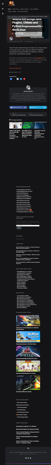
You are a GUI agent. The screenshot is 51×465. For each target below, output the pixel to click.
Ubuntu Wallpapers (22, 11)
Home (9, 16)
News (9, 9)
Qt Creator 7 (39, 58)
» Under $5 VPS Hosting (22, 193)
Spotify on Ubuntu (21, 283)
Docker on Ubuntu (21, 282)
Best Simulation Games (23, 412)
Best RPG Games (22, 409)
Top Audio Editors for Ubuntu (24, 273)
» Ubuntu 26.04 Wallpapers (22, 195)
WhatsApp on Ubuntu (22, 288)
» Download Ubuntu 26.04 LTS (23, 189)
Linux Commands (34, 9)
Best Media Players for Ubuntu (24, 271)
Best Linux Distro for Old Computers (26, 303)
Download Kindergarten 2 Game (26, 373)
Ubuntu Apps (15, 9)
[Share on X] (13, 34)
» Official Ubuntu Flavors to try (23, 208)
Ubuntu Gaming (24, 9)
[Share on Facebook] (15, 34)
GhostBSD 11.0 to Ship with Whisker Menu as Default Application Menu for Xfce (27, 134)
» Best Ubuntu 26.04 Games (23, 202)
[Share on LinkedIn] (22, 34)
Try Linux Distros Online (23, 295)
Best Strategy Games (23, 417)
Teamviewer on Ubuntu (22, 280)
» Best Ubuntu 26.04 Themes (23, 204)
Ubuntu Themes (12, 11)
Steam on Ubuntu (21, 285)
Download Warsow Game (23, 391)
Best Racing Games (22, 407)
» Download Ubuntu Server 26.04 (24, 191)
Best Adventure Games (23, 405)
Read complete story (15, 68)
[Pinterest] (2, 13)
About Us (12, 452)
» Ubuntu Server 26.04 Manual (23, 198)
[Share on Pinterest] (19, 34)
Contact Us (17, 452)
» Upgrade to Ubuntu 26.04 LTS (23, 196)
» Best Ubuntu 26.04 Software (23, 206)
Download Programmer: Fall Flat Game (26, 344)
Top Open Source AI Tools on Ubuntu (26, 279)
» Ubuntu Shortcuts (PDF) (23, 209)
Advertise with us (32, 452)
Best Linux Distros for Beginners (25, 300)
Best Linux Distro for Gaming (24, 297)
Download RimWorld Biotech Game (26, 358)
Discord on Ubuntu (21, 286)
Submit (19, 227)
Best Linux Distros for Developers (25, 301)
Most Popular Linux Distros (23, 298)
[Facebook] (2, 4)
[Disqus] (28, 159)
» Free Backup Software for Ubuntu (24, 211)
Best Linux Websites (22, 307)
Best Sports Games (22, 414)
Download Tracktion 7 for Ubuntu (26, 426)
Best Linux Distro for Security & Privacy (26, 304)
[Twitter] (2, 9)
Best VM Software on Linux (23, 306)
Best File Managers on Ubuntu (24, 276)
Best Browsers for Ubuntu (23, 274)
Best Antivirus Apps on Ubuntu (24, 277)
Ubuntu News (14, 16)
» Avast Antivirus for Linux (22, 200)
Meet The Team (24, 452)
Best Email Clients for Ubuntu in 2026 (27, 429)
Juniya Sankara (29, 41)
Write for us (39, 452)
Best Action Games (22, 402)
